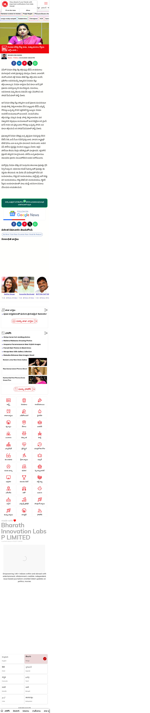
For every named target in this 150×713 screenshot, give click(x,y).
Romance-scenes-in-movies (11, 14)
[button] (13, 63)
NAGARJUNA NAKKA (15, 55)
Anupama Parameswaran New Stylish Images (22, 344)
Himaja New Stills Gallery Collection (17, 352)
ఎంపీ (12, 140)
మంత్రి (3, 107)
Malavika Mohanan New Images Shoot (18, 355)
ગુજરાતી (43, 8)
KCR (41, 19)
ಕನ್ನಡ (38, 8)
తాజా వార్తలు (10, 310)
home (2, 711)
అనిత (13, 73)
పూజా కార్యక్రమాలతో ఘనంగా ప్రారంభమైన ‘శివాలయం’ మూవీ (25, 314)
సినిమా (9, 70)
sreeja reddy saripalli (8, 19)
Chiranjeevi (33, 19)
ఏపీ (2, 147)
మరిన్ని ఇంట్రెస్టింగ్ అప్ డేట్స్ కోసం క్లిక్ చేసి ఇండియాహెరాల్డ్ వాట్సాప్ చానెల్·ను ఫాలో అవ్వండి (24, 203)
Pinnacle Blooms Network (44, 14)
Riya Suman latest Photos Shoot (15, 369)
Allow (28, 10)
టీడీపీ (30, 70)
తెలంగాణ (33, 165)
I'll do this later (10, 10)
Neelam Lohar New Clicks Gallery (15, 360)
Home (10, 58)
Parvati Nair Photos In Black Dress (17, 348)
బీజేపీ (3, 140)
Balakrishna (22, 19)
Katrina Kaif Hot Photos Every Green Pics (14, 379)
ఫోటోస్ (8, 333)
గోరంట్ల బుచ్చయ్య (28, 125)
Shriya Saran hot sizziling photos (16, 337)
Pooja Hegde (27, 14)
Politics (16, 58)
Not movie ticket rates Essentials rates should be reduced (22, 234)
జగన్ (37, 84)
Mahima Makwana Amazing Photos (17, 341)
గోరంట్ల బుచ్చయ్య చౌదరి (10, 110)
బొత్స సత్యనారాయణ (14, 107)
